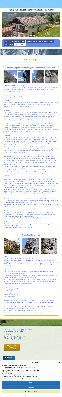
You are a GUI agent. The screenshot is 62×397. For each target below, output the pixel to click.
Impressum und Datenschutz (31, 395)
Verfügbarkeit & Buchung (46, 41)
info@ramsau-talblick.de (17, 340)
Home (6, 41)
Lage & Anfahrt (9, 45)
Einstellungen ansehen (31, 391)
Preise (22, 41)
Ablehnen (31, 387)
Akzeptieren (31, 382)
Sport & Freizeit (19, 45)
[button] (59, 362)
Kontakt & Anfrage (31, 41)
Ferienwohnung (14, 41)
